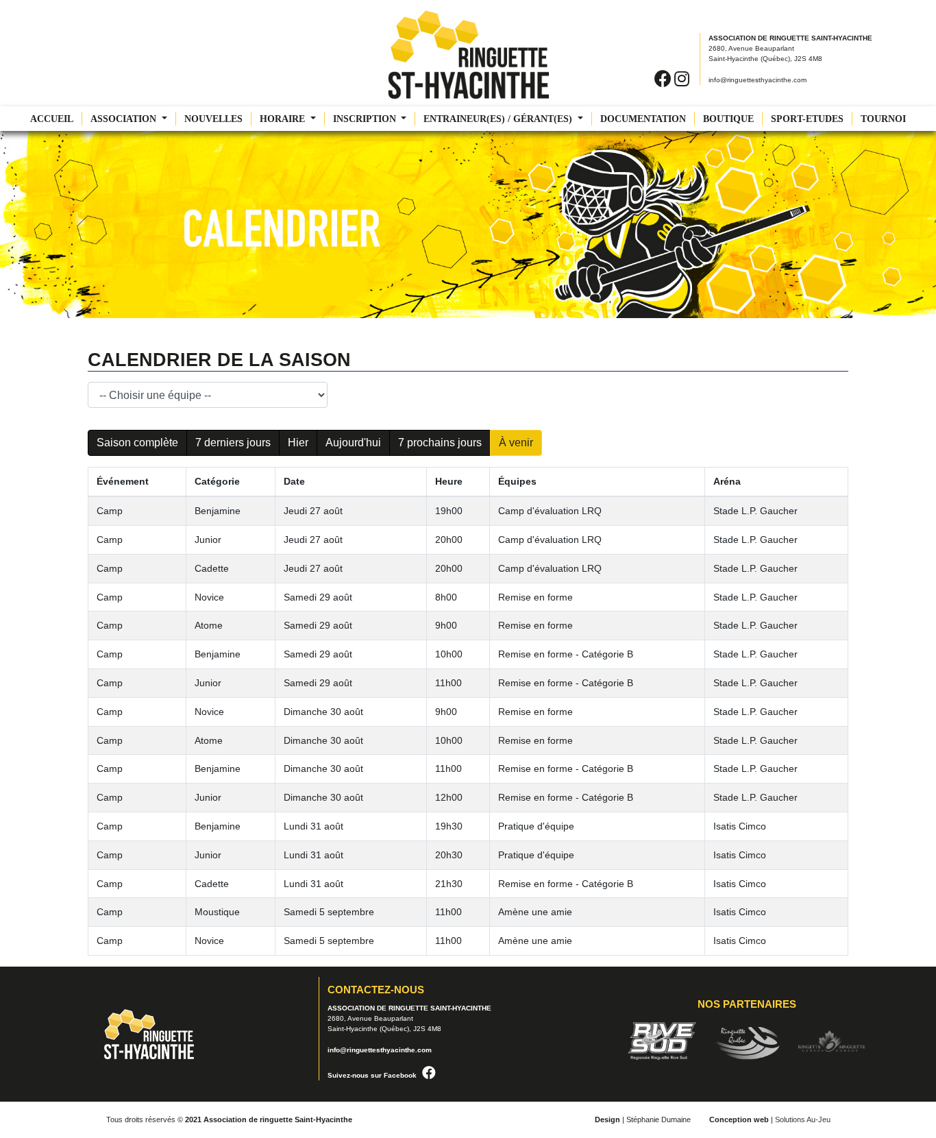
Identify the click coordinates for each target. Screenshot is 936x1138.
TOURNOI (883, 119)
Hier (298, 442)
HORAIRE (284, 119)
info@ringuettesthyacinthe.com (757, 80)
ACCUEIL (51, 119)
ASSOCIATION (124, 119)
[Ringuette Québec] (754, 1040)
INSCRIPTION (366, 119)
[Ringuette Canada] (832, 1040)
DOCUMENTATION (643, 119)
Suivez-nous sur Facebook (372, 1075)
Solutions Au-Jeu (802, 1119)
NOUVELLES (213, 119)
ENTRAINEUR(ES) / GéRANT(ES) (499, 119)
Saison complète (137, 442)
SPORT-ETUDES (807, 119)
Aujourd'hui (353, 442)
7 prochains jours (440, 442)
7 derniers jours (233, 442)
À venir (516, 442)
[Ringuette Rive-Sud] (669, 1040)
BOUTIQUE (728, 119)
